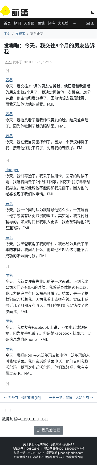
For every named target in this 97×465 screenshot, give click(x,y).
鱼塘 (41, 23)
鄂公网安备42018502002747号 (64, 449)
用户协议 (42, 444)
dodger (12, 169)
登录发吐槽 (50, 430)
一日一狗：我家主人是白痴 (69, 397)
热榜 (51, 23)
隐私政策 (55, 444)
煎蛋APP (68, 444)
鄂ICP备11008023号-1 (27, 449)
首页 (7, 23)
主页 (7, 33)
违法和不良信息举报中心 (48, 457)
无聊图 (29, 23)
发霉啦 (20, 33)
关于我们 (28, 444)
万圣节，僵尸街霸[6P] (24, 397)
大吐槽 (63, 23)
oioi (8, 62)
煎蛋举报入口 (22, 457)
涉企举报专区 (74, 457)
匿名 (9, 79)
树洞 (17, 23)
